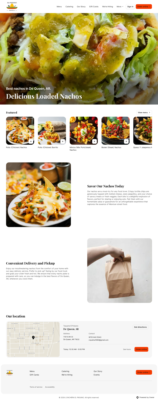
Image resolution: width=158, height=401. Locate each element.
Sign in (130, 6)
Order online (141, 349)
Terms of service (36, 387)
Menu (59, 6)
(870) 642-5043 (95, 337)
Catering (69, 6)
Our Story (81, 6)
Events (97, 375)
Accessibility (50, 387)
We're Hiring (107, 6)
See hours (127, 349)
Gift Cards (93, 6)
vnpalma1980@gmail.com (98, 340)
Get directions (140, 327)
